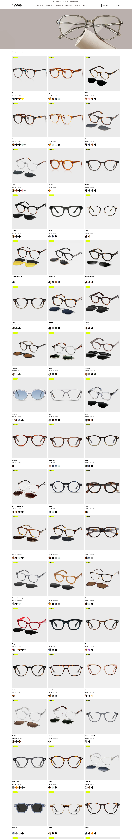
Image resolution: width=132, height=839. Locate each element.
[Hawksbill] (19, 98)
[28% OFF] (102, 550)
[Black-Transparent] (16, 236)
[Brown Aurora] (86, 98)
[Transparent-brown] (13, 512)
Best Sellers (40, 5)
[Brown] (92, 144)
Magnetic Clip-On (49, 5)
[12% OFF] (102, 687)
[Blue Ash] (92, 190)
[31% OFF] (29, 136)
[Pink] (89, 98)
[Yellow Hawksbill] (56, 374)
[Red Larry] (13, 649)
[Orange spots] (92, 695)
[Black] (16, 98)
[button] (59, 5)
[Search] (113, 5)
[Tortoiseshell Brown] (19, 787)
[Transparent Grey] (49, 236)
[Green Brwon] (13, 328)
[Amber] (49, 98)
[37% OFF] (29, 90)
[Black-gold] (89, 236)
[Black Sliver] (89, 695)
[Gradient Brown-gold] (49, 833)
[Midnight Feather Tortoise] (52, 374)
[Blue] (89, 144)
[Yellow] (22, 98)
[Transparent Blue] (19, 420)
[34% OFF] (66, 412)
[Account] (116, 5)
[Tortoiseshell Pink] (92, 282)
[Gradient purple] (89, 649)
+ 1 (25, 144)
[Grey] (52, 328)
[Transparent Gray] (56, 558)
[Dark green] (16, 328)
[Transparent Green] (59, 98)
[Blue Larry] (49, 649)
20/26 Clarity (106, 5)
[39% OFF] (102, 90)
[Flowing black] (56, 420)
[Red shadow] (16, 144)
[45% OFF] (102, 595)
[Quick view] (45, 89)
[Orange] (92, 833)
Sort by (14, 52)
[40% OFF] (29, 274)
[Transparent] (56, 144)
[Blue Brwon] (59, 282)
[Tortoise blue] (13, 98)
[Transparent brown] (49, 466)
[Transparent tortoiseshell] (13, 190)
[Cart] (119, 5)
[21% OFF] (66, 182)
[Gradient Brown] (13, 374)
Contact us (77, 5)
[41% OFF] (66, 274)
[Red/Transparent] (22, 190)
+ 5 (61, 98)
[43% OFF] (102, 228)
